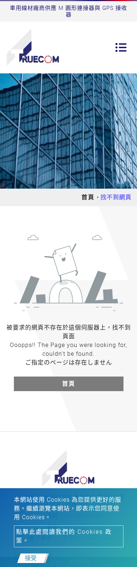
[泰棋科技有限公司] (33, 47)
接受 (31, 558)
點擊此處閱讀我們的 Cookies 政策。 (64, 536)
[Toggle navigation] (121, 47)
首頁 (88, 197)
